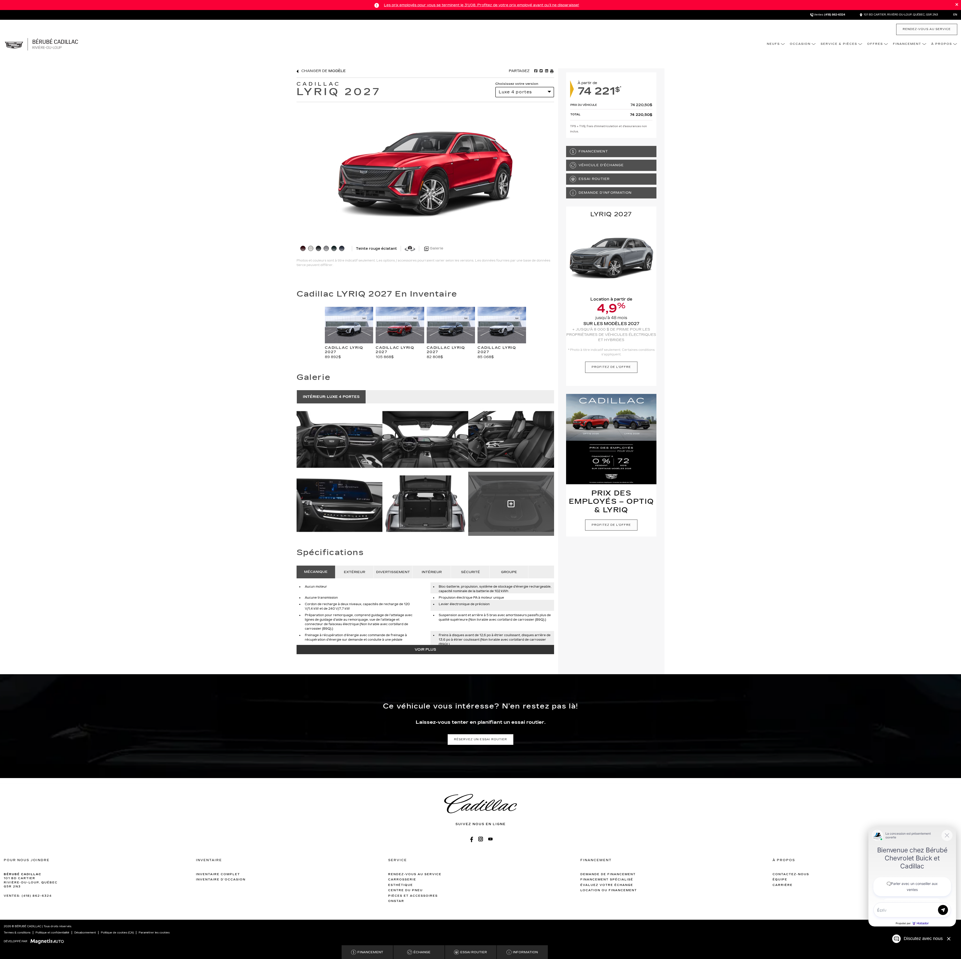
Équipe (780, 879)
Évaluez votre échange (606, 885)
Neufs (773, 44)
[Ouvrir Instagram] (480, 839)
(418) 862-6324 (834, 14)
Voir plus (425, 649)
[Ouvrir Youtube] (490, 839)
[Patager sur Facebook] (536, 71)
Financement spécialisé (606, 879)
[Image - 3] (339, 504)
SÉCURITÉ (470, 572)
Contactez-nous (791, 874)
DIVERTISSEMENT (393, 572)
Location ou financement (608, 890)
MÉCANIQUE (316, 572)
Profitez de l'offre (611, 367)
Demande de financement (608, 874)
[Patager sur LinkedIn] (546, 71)
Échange (421, 952)
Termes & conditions (17, 932)
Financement (907, 44)
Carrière (783, 885)
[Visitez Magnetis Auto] (48, 941)
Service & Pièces (839, 44)
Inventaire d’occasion (221, 879)
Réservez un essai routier (480, 739)
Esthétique (400, 885)
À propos (941, 44)
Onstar (396, 901)
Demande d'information (605, 192)
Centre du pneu (405, 890)
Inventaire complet (218, 874)
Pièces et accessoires (413, 895)
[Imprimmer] (551, 71)
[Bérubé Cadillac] (41, 44)
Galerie (436, 248)
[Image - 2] (511, 439)
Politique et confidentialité (52, 932)
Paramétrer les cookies (154, 932)
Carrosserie (402, 879)
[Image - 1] (425, 439)
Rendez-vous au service (927, 29)
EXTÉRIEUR (354, 572)
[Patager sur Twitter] (541, 71)
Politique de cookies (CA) (117, 932)
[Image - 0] (339, 439)
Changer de (323, 71)
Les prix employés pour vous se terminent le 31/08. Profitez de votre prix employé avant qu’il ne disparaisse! (481, 5)
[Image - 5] (511, 504)
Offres (875, 44)
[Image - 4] (425, 504)
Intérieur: (331, 397)
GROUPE (509, 572)
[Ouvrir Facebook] (471, 839)
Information (525, 952)
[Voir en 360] (410, 248)
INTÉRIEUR (432, 572)
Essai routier (594, 179)
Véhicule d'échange (601, 165)
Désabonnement (85, 932)
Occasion (800, 44)
